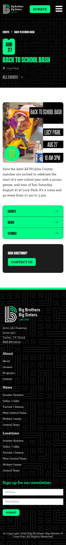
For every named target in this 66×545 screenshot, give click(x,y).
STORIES (12, 233)
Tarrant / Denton (13, 406)
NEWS (11, 222)
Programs (9, 373)
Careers (7, 367)
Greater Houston (13, 394)
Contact (7, 379)
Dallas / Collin (11, 400)
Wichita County (12, 418)
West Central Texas (14, 412)
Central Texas (11, 424)
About (6, 361)
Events (6, 31)
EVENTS (12, 211)
